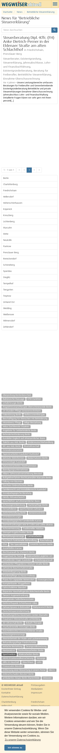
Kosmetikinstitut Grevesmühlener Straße (23, 631)
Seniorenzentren (37, 513)
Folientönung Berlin (12, 415)
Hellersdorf (8, 197)
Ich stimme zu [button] (15, 747)
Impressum (36, 693)
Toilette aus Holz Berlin (14, 442)
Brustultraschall (31, 446)
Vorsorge (41, 658)
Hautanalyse (9, 650)
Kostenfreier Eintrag (11, 689)
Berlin (6, 178)
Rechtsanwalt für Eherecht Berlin (19, 552)
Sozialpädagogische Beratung (17, 493)
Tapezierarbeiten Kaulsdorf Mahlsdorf (21, 454)
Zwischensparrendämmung (16, 611)
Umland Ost (9, 302)
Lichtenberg (9, 222)
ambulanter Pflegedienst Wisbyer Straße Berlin (25, 564)
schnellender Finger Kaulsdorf (17, 560)
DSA (5, 544)
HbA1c (52, 670)
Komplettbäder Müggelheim (16, 584)
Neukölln (7, 240)
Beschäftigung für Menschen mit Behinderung (25, 419)
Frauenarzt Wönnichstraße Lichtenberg (21, 619)
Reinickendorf (9, 259)
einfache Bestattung (12, 647)
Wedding (7, 308)
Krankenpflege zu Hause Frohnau (19, 576)
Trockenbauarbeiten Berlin (30, 650)
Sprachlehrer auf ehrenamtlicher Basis (21, 501)
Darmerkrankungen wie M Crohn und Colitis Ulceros (28, 525)
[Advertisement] (29, 135)
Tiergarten (8, 290)
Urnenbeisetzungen (12, 517)
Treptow (7, 296)
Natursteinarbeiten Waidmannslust (19, 466)
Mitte (5, 234)
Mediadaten (37, 689)
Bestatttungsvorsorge (13, 536)
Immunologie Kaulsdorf (14, 462)
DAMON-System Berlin (41, 544)
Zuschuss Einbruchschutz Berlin (18, 486)
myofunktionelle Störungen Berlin (19, 627)
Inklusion (47, 678)
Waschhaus (27, 662)
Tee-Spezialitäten (18, 544)
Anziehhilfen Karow (12, 548)
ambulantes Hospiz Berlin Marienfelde (21, 678)
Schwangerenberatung (14, 505)
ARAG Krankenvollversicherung (18, 658)
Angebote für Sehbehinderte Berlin (19, 430)
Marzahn (7, 228)
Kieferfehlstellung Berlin (14, 513)
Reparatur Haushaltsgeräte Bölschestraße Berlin (26, 591)
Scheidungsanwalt (43, 560)
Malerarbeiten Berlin (28, 654)
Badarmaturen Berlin (38, 458)
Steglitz (6, 277)
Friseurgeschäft (45, 580)
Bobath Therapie (34, 623)
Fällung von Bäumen (13, 482)
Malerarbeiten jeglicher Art (39, 556)
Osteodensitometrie (12, 450)
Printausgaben (38, 685)
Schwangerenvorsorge (14, 635)
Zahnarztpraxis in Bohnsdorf (16, 607)
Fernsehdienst (9, 509)
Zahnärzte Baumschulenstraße (18, 568)
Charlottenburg (10, 184)
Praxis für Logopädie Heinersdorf (18, 580)
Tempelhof (8, 284)
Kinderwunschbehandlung (40, 442)
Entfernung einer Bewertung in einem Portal (24, 670)
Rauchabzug (46, 540)
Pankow (7, 246)
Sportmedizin (9, 654)
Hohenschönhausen (12, 203)
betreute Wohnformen (13, 458)
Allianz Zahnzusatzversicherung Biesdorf (22, 474)
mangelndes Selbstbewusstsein (18, 599)
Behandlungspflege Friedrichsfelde (19, 643)
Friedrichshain (9, 191)
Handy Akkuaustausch (14, 497)
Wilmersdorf (9, 321)
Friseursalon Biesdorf (13, 666)
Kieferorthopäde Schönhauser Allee (20, 603)
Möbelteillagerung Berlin (14, 572)
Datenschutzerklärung (12, 697)
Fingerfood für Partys (13, 556)
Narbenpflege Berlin (38, 505)
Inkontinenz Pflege (12, 423)
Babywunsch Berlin (42, 607)
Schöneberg (9, 265)
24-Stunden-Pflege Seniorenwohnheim (22, 411)
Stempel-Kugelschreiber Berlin (17, 533)
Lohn (39, 662)
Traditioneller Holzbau (33, 529)
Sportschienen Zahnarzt (31, 509)
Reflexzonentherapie (35, 415)
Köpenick (7, 209)
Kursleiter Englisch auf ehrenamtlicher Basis (24, 438)
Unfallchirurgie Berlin (13, 403)
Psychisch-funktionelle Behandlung (20, 540)
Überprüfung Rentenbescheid (17, 395)
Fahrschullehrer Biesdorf (14, 588)
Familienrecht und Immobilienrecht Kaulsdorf (24, 489)
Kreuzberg (8, 215)
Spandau (7, 271)
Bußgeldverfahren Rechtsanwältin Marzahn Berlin (27, 478)
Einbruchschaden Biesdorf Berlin (18, 674)
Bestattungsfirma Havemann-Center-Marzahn (25, 615)
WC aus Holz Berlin (12, 446)
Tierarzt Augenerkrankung (15, 595)
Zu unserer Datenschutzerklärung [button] (23, 739)
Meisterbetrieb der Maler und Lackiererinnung (25, 639)
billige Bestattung (32, 423)
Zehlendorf (8, 327)
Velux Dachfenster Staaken (16, 427)
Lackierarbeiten (34, 536)
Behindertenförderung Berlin (16, 434)
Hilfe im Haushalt (11, 662)
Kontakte (6, 693)
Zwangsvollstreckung (36, 647)
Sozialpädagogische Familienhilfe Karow (22, 521)
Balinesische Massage (13, 399)
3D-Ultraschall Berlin (12, 623)
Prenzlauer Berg (11, 253)
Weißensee (8, 315)
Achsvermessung (11, 529)
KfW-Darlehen (34, 399)
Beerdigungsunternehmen (15, 470)
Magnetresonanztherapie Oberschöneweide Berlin (27, 407)
